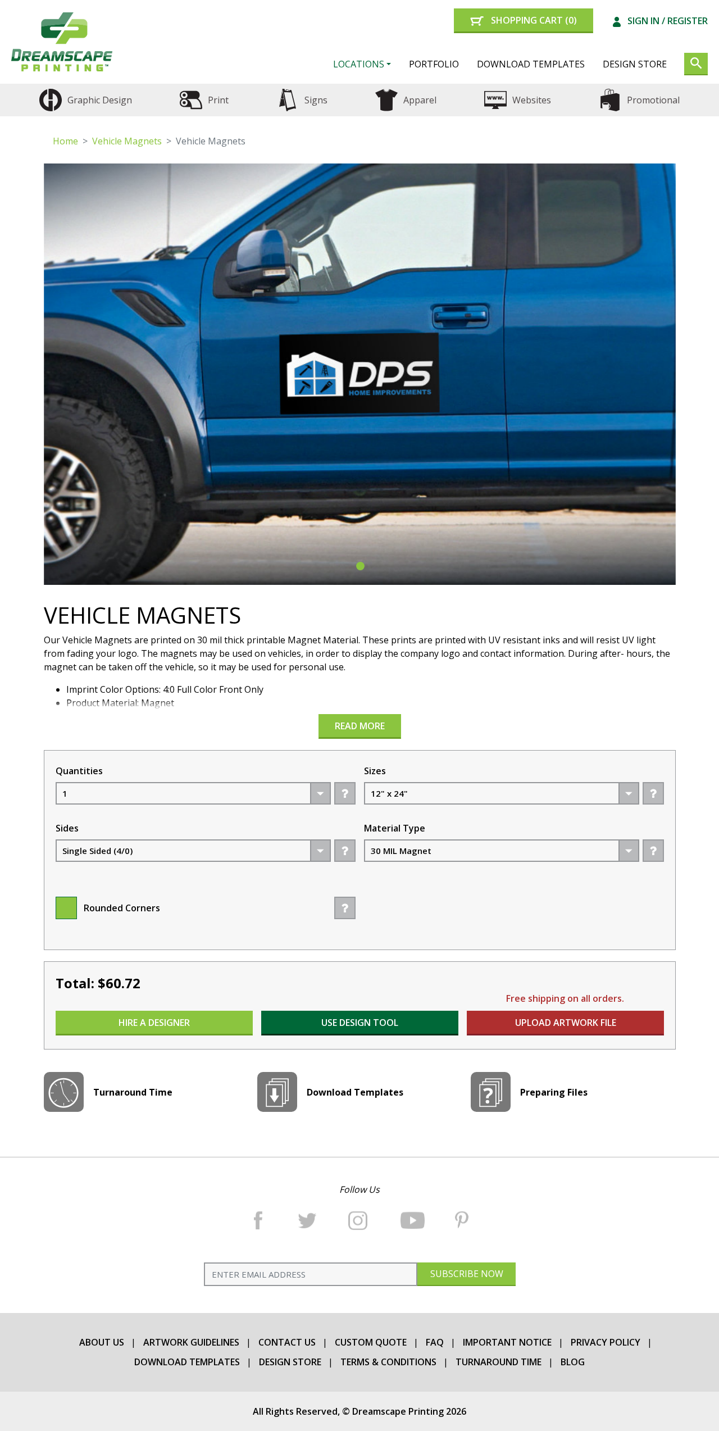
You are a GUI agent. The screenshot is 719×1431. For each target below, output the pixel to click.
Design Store (635, 64)
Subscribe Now (466, 1274)
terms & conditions (388, 1362)
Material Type (394, 828)
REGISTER (687, 21)
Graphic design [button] (99, 100)
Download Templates (531, 64)
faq (435, 1342)
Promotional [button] (653, 100)
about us (101, 1342)
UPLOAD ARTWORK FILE (565, 1022)
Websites (531, 100)
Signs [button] (315, 100)
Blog (573, 1362)
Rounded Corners (122, 908)
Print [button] (218, 100)
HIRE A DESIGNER (154, 1022)
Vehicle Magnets (127, 141)
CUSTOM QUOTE (371, 1342)
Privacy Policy (605, 1342)
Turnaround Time (498, 1362)
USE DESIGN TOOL (359, 1022)
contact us (287, 1342)
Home (65, 141)
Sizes (375, 771)
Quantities (79, 771)
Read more (360, 726)
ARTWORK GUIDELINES (191, 1342)
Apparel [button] (419, 100)
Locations (358, 64)
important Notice (507, 1342)
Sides (67, 828)
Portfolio (434, 64)
